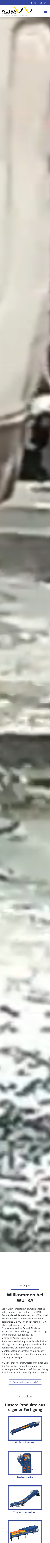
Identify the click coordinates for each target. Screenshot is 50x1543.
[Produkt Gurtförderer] (25, 1532)
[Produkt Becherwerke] (25, 1462)
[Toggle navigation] (45, 11)
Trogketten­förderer (25, 1512)
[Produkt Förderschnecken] (25, 1427)
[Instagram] (35, 2)
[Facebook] (32, 2)
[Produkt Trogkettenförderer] (25, 1497)
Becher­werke (25, 1477)
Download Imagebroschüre (26, 1382)
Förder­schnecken (25, 1442)
